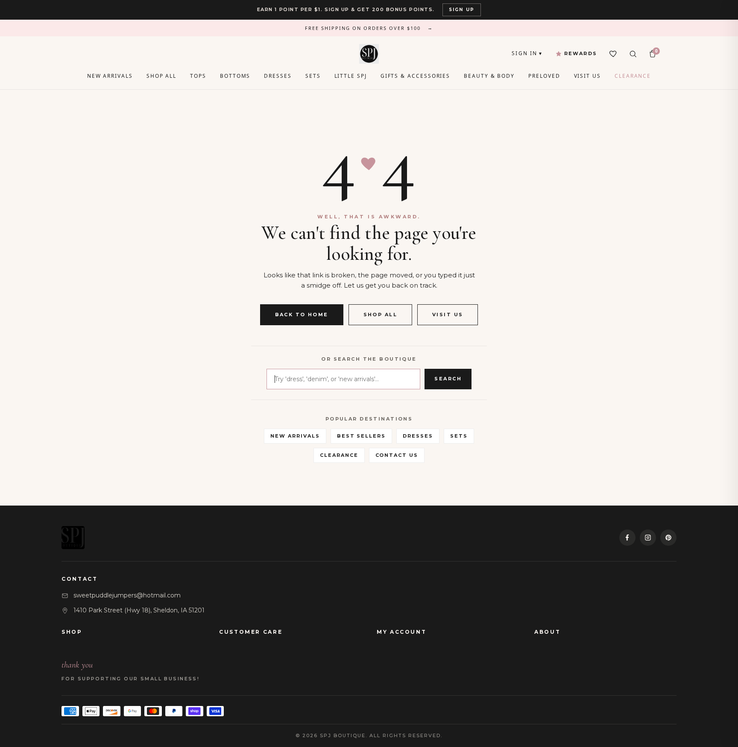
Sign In (527, 53)
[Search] (632, 53)
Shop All (161, 75)
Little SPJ (350, 75)
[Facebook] (627, 537)
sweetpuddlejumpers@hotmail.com (127, 595)
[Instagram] (648, 537)
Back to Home (301, 315)
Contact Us (397, 455)
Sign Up (461, 9)
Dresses (277, 75)
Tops (198, 75)
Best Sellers (361, 436)
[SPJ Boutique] (369, 54)
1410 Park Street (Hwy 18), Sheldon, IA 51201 (139, 610)
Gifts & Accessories (415, 75)
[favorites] (613, 53)
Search (448, 379)
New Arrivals (110, 75)
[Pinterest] (668, 537)
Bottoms (235, 75)
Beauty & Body (489, 75)
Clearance (633, 75)
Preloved (544, 75)
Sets (313, 75)
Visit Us (587, 75)
